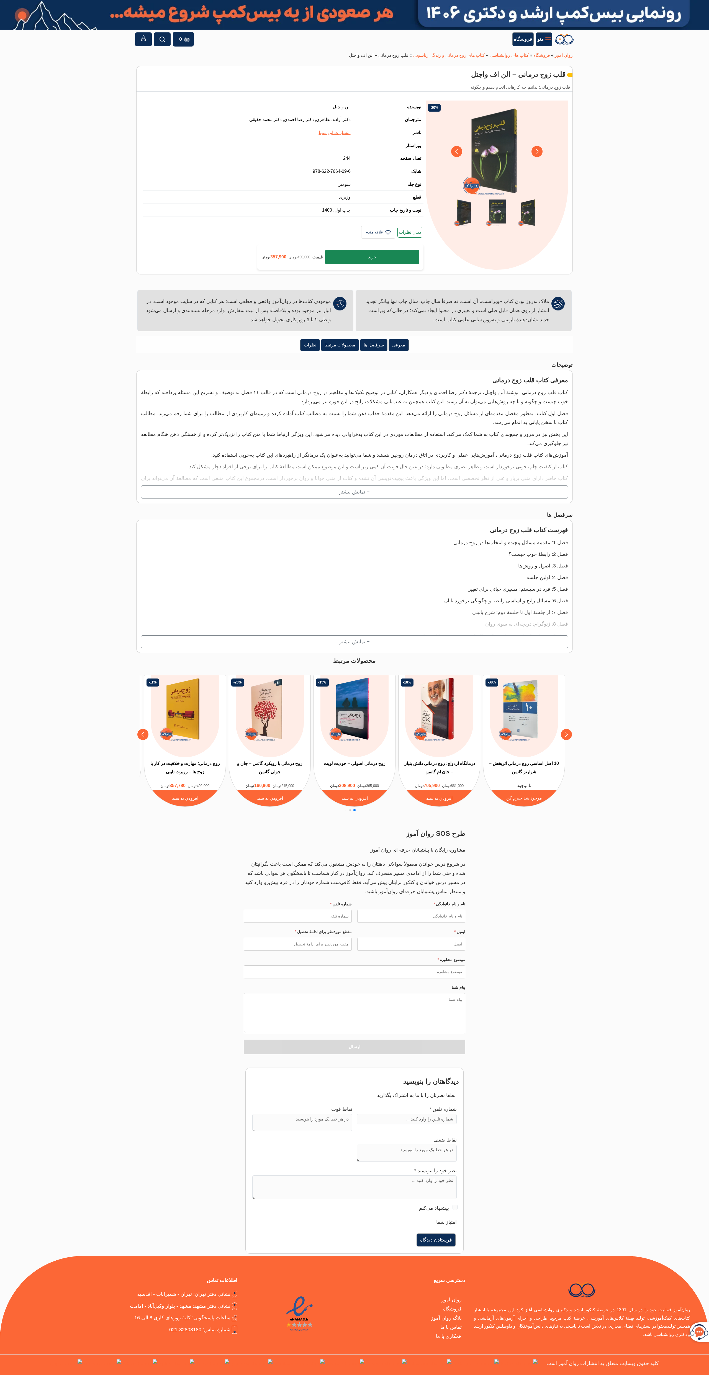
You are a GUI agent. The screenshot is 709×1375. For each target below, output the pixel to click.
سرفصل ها (374, 344)
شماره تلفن (341, 904)
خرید (372, 257)
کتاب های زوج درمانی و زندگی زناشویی (449, 55)
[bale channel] (213, 1365)
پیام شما (458, 987)
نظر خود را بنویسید (435, 1170)
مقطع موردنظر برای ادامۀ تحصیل (323, 931)
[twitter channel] (519, 1365)
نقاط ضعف (445, 1140)
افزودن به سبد (439, 798)
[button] (456, 151)
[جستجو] (162, 39)
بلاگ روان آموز (446, 1318)
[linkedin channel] (386, 1365)
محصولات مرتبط (340, 344)
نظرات (310, 344)
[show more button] (354, 491)
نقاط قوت (341, 1109)
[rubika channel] (102, 1365)
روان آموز (564, 55)
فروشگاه (541, 55)
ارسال (354, 1046)
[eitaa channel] (140, 1365)
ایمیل (459, 931)
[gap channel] (66, 1365)
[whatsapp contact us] (300, 1365)
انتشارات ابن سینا (335, 132)
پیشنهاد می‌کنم (434, 1208)
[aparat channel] (345, 1365)
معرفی (398, 344)
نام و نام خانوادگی (449, 904)
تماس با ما (451, 1327)
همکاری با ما (449, 1336)
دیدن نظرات (410, 232)
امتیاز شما (446, 1222)
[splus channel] (177, 1365)
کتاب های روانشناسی (509, 55)
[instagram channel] (476, 1365)
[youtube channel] (252, 1365)
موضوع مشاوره (451, 959)
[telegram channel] (430, 1365)
